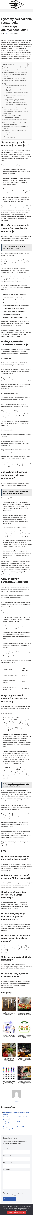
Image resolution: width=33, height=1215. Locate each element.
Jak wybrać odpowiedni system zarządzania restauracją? (15, 75)
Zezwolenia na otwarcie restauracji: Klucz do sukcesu (16, 127)
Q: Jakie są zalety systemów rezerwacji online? (16, 104)
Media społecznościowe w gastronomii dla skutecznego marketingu (15, 123)
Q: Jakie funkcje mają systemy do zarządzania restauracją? (16, 86)
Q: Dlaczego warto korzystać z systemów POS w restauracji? (17, 89)
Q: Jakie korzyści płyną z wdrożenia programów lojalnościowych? (17, 96)
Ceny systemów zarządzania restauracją (14, 78)
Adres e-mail (7, 1156)
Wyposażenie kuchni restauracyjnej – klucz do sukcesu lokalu (15, 112)
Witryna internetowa (8, 1162)
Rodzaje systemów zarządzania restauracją (15, 72)
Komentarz (6, 1169)
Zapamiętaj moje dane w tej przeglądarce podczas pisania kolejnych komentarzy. (14, 1194)
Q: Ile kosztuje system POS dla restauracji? (15, 102)
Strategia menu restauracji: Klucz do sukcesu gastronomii (16, 135)
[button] (16, 10)
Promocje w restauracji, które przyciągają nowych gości (15, 131)
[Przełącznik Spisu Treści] (28, 64)
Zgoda (10, 1212)
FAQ (4, 84)
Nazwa (5, 1149)
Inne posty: (8, 106)
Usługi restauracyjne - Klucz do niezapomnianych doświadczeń (12, 116)
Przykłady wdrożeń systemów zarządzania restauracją (14, 81)
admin (6, 33)
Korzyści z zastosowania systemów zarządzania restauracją (16, 69)
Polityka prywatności (20, 1212)
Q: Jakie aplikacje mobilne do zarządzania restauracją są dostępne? (15, 100)
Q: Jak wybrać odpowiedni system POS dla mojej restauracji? (17, 93)
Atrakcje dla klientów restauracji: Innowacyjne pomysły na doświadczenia (15, 108)
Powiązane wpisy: (11, 137)
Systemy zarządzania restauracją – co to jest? (15, 67)
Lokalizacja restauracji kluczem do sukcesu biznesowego (15, 120)
